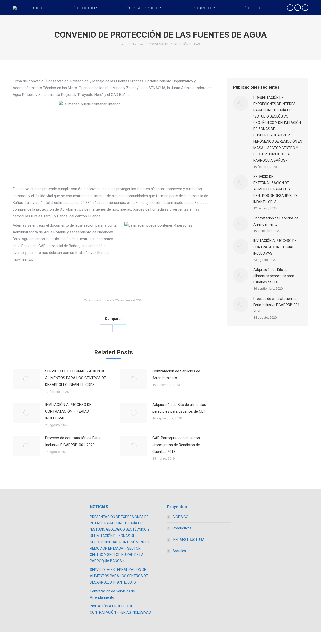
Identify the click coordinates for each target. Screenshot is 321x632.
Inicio (123, 44)
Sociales (179, 551)
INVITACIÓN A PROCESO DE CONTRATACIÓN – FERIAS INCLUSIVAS (68, 411)
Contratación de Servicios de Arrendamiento (176, 374)
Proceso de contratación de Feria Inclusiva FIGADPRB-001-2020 (72, 441)
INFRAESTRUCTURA (189, 540)
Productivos (182, 528)
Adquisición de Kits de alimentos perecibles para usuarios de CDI (179, 408)
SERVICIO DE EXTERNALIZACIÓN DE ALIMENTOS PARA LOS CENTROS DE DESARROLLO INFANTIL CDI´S (75, 378)
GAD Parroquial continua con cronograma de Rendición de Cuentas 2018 (176, 445)
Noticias (138, 44)
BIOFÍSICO (180, 517)
